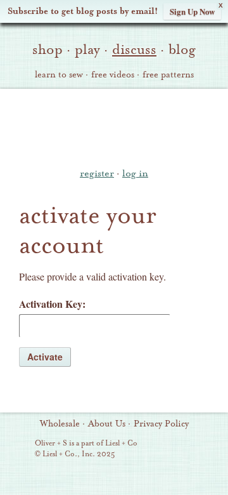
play (87, 49)
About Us (106, 424)
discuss (134, 49)
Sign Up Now (192, 11)
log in (135, 173)
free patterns (168, 75)
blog (182, 49)
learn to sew (59, 75)
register (97, 173)
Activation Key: (52, 303)
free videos (112, 75)
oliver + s (114, 126)
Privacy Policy (161, 424)
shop (47, 49)
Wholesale (60, 424)
